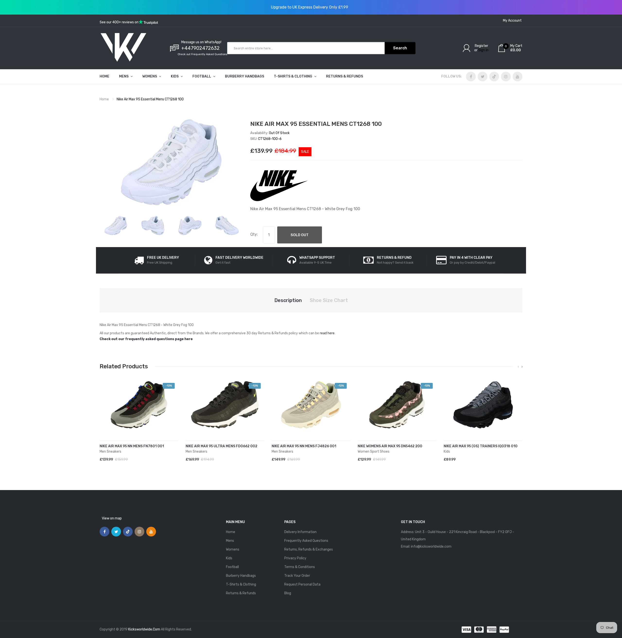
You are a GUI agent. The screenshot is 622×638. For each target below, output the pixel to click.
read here (327, 333)
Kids (229, 558)
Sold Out (300, 235)
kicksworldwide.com (144, 629)
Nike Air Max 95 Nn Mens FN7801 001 (132, 446)
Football (232, 567)
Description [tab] (288, 300)
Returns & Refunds (241, 593)
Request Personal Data (302, 584)
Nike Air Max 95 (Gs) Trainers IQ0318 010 (481, 446)
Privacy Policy (295, 558)
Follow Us (451, 76)
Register (481, 46)
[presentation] (518, 366)
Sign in (483, 50)
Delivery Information (300, 532)
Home (104, 99)
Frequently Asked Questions (306, 541)
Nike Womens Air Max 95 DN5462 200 (390, 446)
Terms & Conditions (299, 567)
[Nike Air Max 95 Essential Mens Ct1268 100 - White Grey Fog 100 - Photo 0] (116, 225)
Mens (230, 541)
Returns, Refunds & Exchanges (308, 549)
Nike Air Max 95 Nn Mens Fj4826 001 (304, 446)
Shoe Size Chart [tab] (329, 300)
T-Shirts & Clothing (241, 584)
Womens (232, 549)
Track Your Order (297, 576)
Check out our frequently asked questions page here (146, 339)
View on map (112, 518)
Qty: (254, 234)
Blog (287, 593)
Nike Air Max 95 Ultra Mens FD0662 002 (221, 446)
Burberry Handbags (241, 576)
